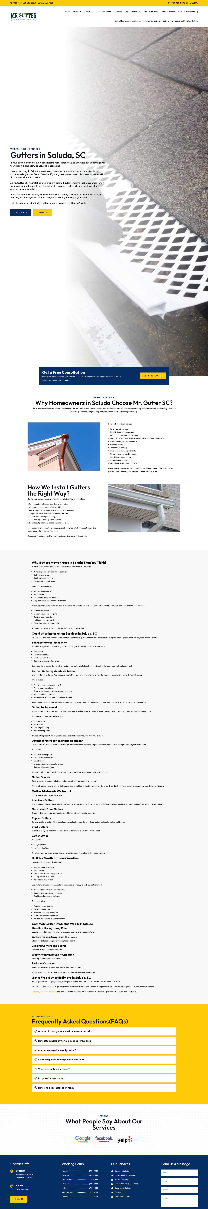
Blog (126, 11)
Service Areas (105, 11)
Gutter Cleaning (191, 11)
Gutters (166, 21)
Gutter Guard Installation (171, 11)
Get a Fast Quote (153, 376)
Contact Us (135, 11)
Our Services (89, 11)
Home (67, 11)
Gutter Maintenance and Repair (127, 21)
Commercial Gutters (151, 21)
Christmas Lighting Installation (185, 21)
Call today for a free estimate (44, 991)
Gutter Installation (150, 11)
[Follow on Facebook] (12, 1207)
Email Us (19, 1199)
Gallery (119, 11)
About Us (77, 11)
